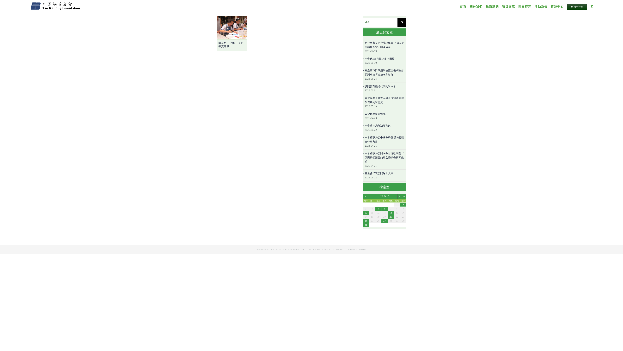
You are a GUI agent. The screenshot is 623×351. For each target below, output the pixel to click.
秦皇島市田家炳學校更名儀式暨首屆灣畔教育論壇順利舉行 (384, 72)
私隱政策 (362, 249)
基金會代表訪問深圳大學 (379, 173)
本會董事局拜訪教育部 (378, 125)
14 (391, 213)
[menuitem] (465, 6)
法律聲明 (340, 249)
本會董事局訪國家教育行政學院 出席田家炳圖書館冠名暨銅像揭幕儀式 (384, 157)
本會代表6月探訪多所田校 (380, 58)
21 (391, 217)
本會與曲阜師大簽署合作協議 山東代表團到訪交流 (384, 100)
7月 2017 (384, 196)
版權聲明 (351, 249)
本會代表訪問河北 (375, 114)
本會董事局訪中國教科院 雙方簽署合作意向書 (384, 139)
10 (366, 213)
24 (366, 221)
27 (384, 221)
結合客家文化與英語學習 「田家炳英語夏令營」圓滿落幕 (384, 44)
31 (366, 225)
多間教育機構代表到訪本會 (380, 86)
